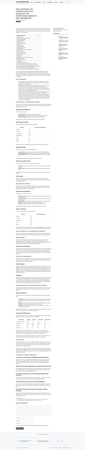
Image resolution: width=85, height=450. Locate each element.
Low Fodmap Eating (22, 1)
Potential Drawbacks (21, 53)
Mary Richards (18, 20)
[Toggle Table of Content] (39, 35)
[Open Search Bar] (67, 2)
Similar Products (21, 58)
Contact (62, 2)
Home (31, 2)
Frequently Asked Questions (23, 62)
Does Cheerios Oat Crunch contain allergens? (26, 67)
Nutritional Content (21, 40)
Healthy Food (18, 21)
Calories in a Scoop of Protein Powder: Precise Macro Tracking (63, 49)
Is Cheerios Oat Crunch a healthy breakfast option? (27, 63)
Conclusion (19, 44)
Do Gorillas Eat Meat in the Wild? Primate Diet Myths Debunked (63, 58)
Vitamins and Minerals (22, 52)
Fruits (43, 2)
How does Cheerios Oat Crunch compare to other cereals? (28, 68)
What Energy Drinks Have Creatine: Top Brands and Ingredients (63, 45)
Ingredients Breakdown (21, 39)
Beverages (37, 2)
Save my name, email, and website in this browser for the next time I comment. (32, 425)
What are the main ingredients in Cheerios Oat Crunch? (28, 65)
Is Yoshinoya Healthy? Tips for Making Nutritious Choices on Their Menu (29, 400)
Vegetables (50, 2)
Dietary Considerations (21, 43)
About (56, 2)
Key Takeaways (20, 36)
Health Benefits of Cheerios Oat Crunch (24, 49)
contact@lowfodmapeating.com (24, 440)
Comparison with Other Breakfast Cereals (25, 57)
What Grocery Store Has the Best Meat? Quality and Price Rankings (63, 54)
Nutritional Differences (22, 59)
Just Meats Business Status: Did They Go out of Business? (63, 41)
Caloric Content (20, 48)
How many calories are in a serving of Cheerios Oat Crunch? (29, 66)
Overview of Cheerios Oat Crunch (23, 38)
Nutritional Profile (20, 45)
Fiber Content (20, 50)
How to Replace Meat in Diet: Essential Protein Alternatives (64, 37)
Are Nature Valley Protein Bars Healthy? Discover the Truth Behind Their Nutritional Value (32, 399)
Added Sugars (20, 54)
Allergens (19, 56)
